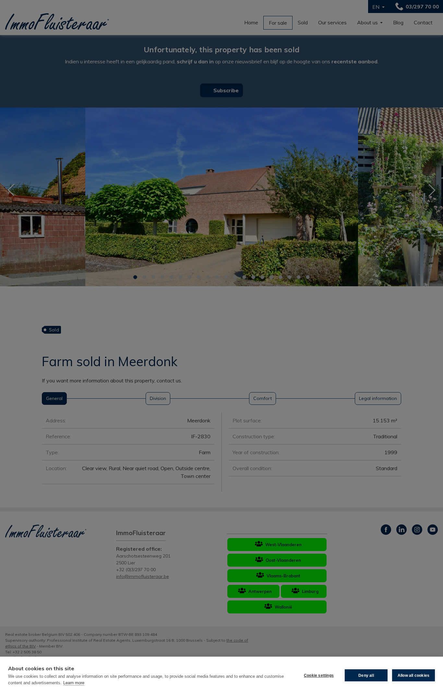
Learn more (73, 682)
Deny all (366, 675)
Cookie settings (319, 675)
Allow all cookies (413, 675)
